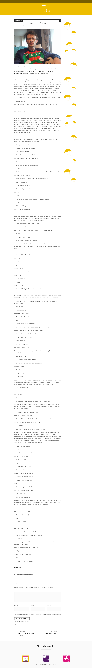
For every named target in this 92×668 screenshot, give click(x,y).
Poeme (52, 17)
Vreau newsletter (19, 624)
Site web (49, 605)
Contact (57, 17)
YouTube (48, 1)
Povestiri (32, 17)
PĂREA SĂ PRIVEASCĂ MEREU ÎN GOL (27, 634)
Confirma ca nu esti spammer (22, 621)
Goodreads (54, 1)
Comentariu (17, 590)
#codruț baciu (17, 567)
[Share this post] (60, 21)
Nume (16, 605)
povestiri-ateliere (48, 26)
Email (32, 605)
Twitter (43, 1)
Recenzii (46, 17)
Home (36, 26)
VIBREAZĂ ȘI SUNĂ (51, 633)
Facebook (37, 1)
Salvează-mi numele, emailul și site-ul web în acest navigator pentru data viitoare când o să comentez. (38, 614)
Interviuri (39, 17)
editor (31, 26)
